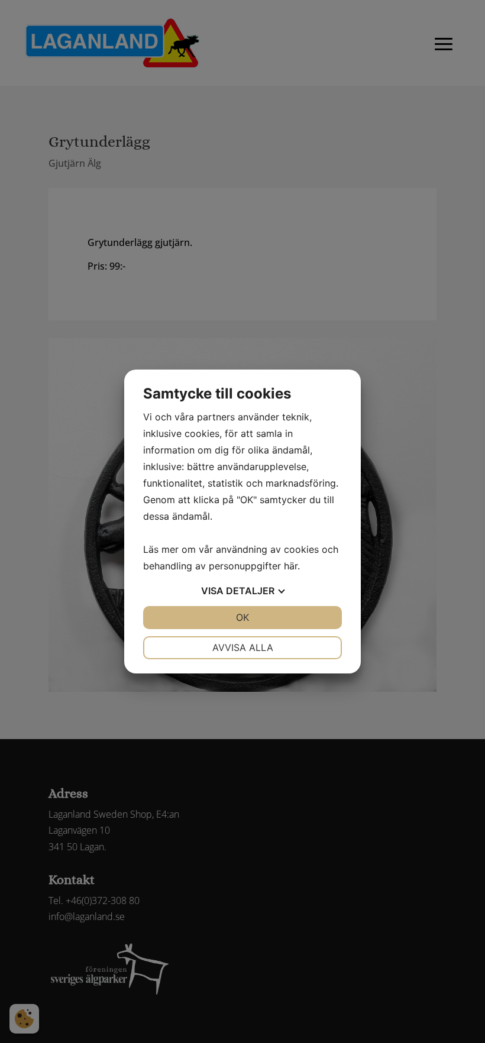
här (291, 566)
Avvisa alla (242, 647)
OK (242, 617)
